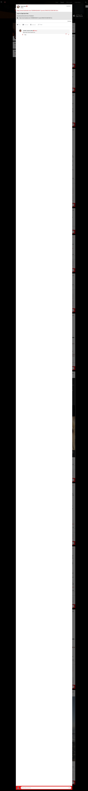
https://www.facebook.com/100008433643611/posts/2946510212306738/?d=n (37, 10)
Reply (25, 34)
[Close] (70, 6)
